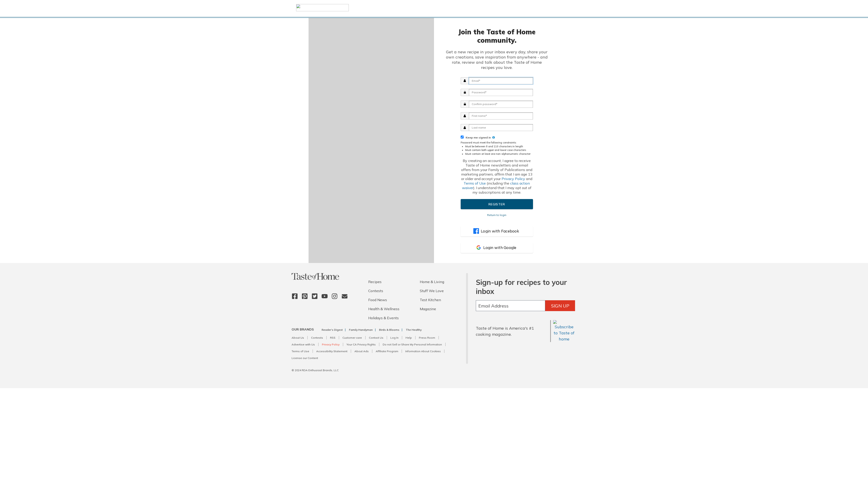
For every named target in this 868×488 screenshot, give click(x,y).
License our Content (305, 358)
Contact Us (376, 337)
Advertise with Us (303, 344)
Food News (377, 300)
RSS (332, 337)
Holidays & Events (383, 318)
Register (496, 204)
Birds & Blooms (389, 329)
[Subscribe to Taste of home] (564, 339)
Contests (375, 291)
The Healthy (414, 329)
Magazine (428, 309)
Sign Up (560, 306)
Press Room (427, 337)
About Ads (361, 351)
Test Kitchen (430, 300)
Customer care (352, 337)
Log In (394, 337)
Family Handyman (361, 329)
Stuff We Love (432, 291)
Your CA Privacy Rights (361, 344)
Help (409, 337)
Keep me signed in (477, 137)
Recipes (375, 281)
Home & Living (432, 281)
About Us (298, 337)
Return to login (496, 215)
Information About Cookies (423, 351)
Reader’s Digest (332, 329)
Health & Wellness (383, 309)
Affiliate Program (387, 351)
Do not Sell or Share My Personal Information (412, 344)
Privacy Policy (513, 178)
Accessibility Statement (331, 351)
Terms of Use (475, 183)
